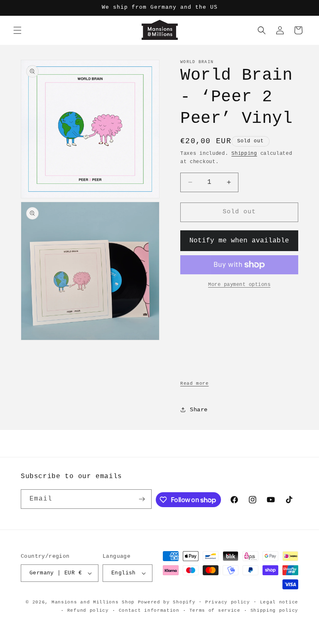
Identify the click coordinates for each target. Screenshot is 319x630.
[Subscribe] (142, 499)
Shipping (244, 153)
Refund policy (88, 610)
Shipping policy (274, 610)
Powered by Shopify (167, 602)
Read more (194, 383)
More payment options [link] (239, 285)
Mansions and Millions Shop (93, 602)
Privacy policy (227, 602)
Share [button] (199, 409)
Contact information (149, 610)
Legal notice (279, 602)
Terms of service (214, 610)
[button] (17, 30)
